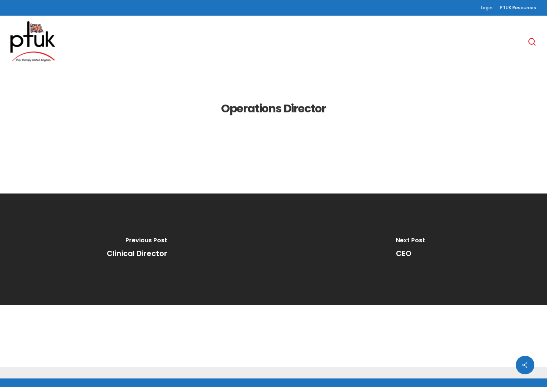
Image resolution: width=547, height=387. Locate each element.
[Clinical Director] (137, 249)
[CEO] (410, 249)
